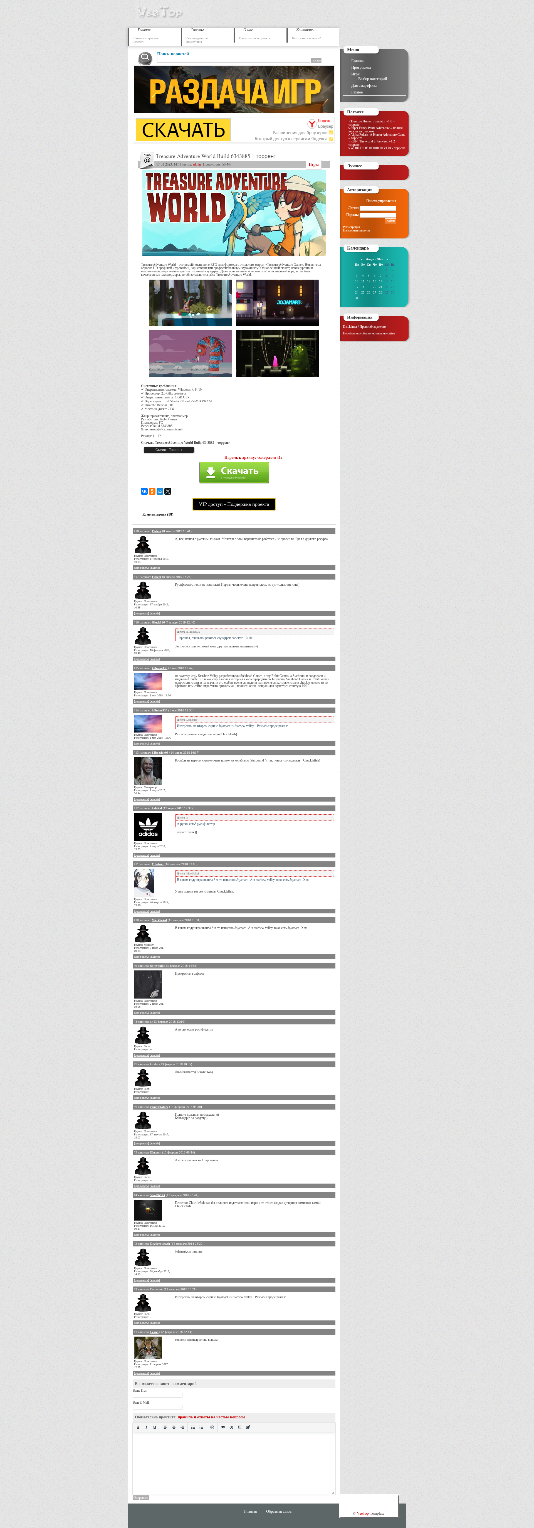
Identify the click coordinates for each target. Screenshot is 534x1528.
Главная (357, 60)
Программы (361, 67)
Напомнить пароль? (356, 230)
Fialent (156, 531)
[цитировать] (141, 567)
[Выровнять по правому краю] (182, 1427)
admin (197, 164)
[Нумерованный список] (201, 1427)
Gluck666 (158, 622)
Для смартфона (364, 85)
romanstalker (159, 1106)
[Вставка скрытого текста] (248, 1427)
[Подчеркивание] (154, 1427)
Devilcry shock (160, 1243)
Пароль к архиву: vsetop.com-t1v (253, 457)
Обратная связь (278, 1511)
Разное (357, 92)
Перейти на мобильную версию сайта (369, 333)
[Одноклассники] (152, 491)
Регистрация (351, 227)
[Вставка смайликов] (212, 1427)
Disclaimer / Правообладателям (364, 326)
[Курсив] (146, 1427)
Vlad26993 (157, 1195)
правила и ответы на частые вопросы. (212, 1417)
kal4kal (157, 808)
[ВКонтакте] (144, 491)
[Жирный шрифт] (138, 1427)
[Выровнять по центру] (174, 1427)
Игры (314, 164)
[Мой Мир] (160, 491)
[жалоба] (155, 567)
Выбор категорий (372, 79)
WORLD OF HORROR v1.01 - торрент (377, 148)
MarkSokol (159, 920)
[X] (167, 491)
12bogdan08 (160, 752)
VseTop (363, 1513)
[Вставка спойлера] (240, 1427)
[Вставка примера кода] (231, 1427)
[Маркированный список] (193, 1427)
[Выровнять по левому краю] (165, 1427)
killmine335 (159, 668)
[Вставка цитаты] (223, 1427)
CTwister (158, 864)
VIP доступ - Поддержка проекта (234, 504)
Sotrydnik (157, 965)
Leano (154, 1332)
